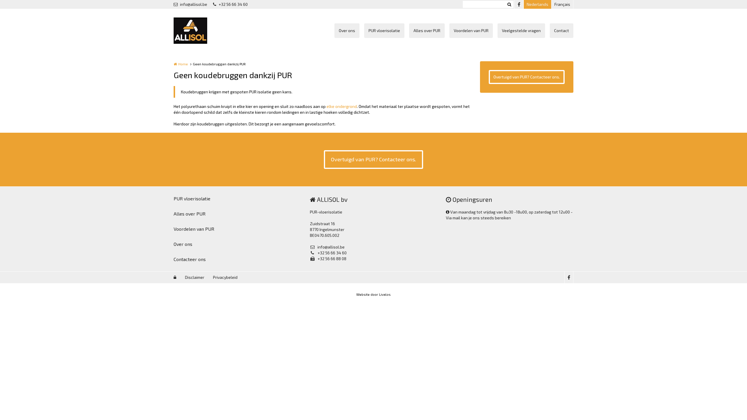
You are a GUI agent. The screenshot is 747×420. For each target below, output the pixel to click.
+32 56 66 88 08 (331, 258)
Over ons (347, 30)
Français (562, 4)
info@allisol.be (193, 4)
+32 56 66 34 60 (233, 4)
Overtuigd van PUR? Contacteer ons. (526, 76)
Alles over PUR (426, 30)
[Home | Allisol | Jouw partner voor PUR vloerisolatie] (199, 30)
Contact (561, 30)
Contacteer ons (190, 259)
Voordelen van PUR (471, 30)
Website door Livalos (373, 294)
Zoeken (509, 4)
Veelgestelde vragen (521, 30)
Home (183, 64)
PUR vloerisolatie (384, 30)
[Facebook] (518, 4)
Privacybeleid (225, 277)
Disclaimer (194, 277)
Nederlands (537, 4)
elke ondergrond (342, 106)
